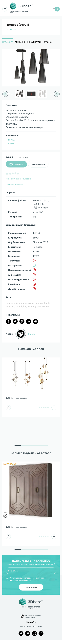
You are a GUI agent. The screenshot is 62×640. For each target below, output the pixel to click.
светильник (43, 306)
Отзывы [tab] (48, 42)
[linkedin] (28, 321)
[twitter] (15, 321)
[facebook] (8, 321)
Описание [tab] (20, 42)
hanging (31, 306)
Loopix (31, 334)
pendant (10, 306)
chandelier (21, 306)
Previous (11, 93)
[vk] (35, 321)
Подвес (11, 143)
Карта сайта (31, 622)
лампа (30, 303)
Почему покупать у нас (16, 184)
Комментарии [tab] (34, 42)
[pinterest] (21, 321)
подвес (22, 303)
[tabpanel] (31, 196)
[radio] (7, 173)
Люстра (12, 29)
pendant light (42, 303)
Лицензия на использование (19, 179)
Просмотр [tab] (7, 42)
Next (50, 93)
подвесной (12, 303)
